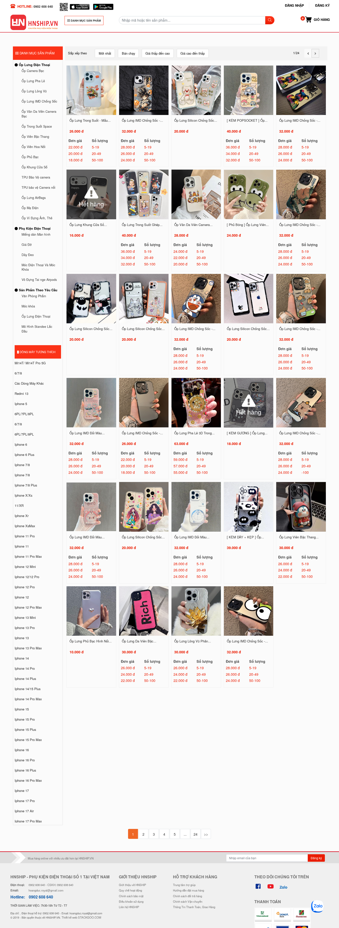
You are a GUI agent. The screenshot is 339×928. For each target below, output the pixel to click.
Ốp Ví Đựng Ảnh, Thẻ (37, 218)
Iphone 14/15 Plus (27, 688)
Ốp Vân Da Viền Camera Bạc (39, 113)
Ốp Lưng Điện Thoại (34, 64)
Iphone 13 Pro (25, 627)
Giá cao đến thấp (192, 53)
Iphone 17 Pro (25, 800)
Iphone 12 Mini (25, 566)
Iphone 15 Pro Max (28, 739)
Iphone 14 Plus (25, 678)
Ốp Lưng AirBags (34, 197)
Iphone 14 (22, 658)
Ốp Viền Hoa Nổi (33, 147)
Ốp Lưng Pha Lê (33, 81)
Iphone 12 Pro (25, 587)
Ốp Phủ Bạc (30, 157)
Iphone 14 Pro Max (28, 699)
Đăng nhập (294, 5)
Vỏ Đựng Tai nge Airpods (39, 279)
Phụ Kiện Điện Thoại (34, 228)
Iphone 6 (21, 444)
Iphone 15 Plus (25, 729)
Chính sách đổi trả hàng (187, 896)
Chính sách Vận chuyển (187, 901)
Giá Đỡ (27, 244)
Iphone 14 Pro (25, 668)
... (185, 834)
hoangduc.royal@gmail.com (46, 890)
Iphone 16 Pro (25, 760)
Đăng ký (322, 5)
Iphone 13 (22, 637)
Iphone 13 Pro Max (28, 648)
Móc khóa (28, 306)
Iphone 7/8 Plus (26, 485)
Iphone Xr (22, 515)
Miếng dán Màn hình (36, 234)
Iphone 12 (22, 597)
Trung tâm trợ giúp (184, 885)
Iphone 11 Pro (25, 536)
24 (196, 834)
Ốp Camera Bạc (33, 71)
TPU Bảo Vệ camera (36, 177)
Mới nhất (105, 53)
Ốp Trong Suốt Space (37, 126)
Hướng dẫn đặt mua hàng (188, 890)
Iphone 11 (22, 546)
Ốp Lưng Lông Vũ (34, 91)
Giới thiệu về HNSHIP (132, 885)
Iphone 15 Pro (25, 719)
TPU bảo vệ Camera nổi (38, 187)
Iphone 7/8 (22, 464)
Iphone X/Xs (23, 495)
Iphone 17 (22, 790)
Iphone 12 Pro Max (28, 607)
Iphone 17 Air (24, 811)
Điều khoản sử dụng (131, 901)
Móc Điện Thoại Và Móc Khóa (38, 267)
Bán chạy (128, 53)
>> (206, 834)
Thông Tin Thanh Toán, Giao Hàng (194, 907)
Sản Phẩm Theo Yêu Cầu (37, 290)
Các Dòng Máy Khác (29, 383)
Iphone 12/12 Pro (27, 576)
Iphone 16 (22, 749)
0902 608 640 (43, 6)
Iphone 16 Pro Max (28, 780)
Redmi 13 (21, 393)
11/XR (19, 505)
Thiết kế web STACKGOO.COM (81, 917)
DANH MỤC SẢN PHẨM (85, 20)
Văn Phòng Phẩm (34, 296)
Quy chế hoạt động (130, 890)
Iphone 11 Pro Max (28, 556)
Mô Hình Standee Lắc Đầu (37, 329)
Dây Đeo (28, 255)
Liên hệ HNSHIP (129, 907)
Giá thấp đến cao (157, 53)
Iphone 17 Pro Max (28, 821)
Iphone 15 (22, 709)
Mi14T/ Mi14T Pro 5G (30, 363)
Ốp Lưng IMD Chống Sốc (39, 101)
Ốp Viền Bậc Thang (35, 136)
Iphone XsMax (25, 525)
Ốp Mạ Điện (30, 208)
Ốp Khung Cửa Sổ (34, 167)
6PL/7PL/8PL (24, 413)
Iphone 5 (21, 403)
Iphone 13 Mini (25, 617)
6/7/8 (18, 373)
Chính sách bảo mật (131, 896)
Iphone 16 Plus (25, 770)
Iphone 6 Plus (24, 454)
